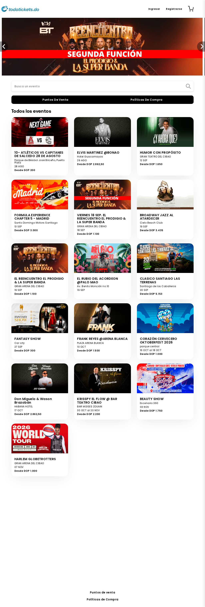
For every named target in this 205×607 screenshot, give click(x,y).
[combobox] (102, 87)
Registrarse (174, 9)
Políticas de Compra (103, 599)
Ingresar (154, 9)
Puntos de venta (102, 592)
